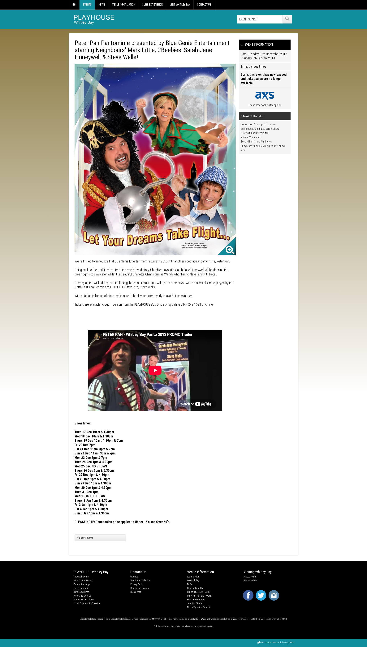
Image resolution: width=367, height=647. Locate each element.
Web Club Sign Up (82, 595)
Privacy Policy (137, 584)
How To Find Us (195, 588)
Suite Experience (81, 591)
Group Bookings (82, 584)
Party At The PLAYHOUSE (199, 595)
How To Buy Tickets (83, 580)
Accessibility (193, 580)
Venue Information (200, 572)
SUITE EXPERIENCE (152, 4)
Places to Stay (250, 580)
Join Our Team (194, 603)
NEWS (102, 4)
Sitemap (134, 576)
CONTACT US (204, 4)
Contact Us (138, 572)
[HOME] (74, 5)
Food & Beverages (196, 599)
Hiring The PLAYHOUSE (198, 591)
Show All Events (81, 576)
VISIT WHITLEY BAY (180, 4)
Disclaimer (135, 591)
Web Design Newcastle (271, 642)
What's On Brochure (83, 599)
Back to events (86, 537)
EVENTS (87, 4)
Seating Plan (193, 576)
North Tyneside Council (198, 607)
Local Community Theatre (87, 603)
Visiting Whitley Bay (258, 572)
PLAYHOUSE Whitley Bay (91, 572)
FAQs (189, 584)
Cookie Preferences (139, 588)
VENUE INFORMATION (123, 4)
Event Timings (81, 588)
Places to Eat (250, 576)
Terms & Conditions (140, 580)
